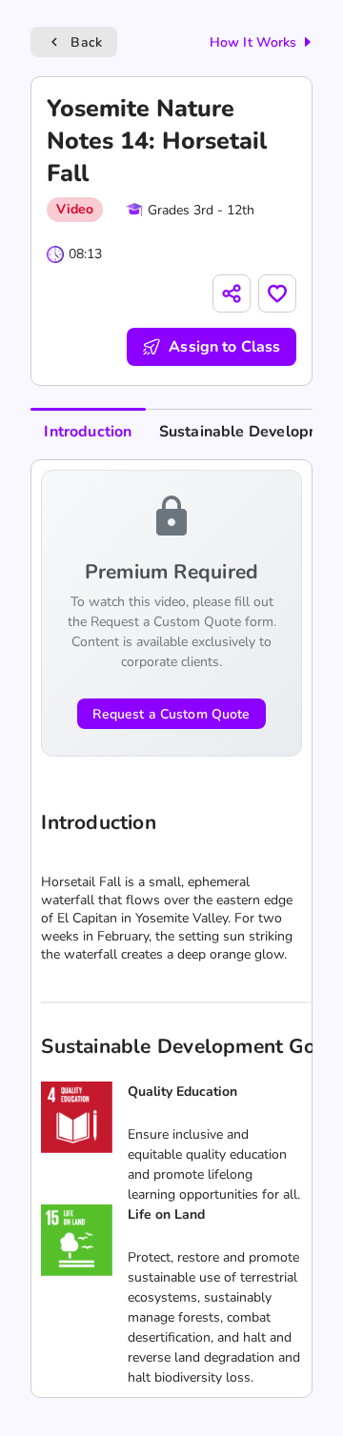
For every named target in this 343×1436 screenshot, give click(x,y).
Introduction (87, 431)
